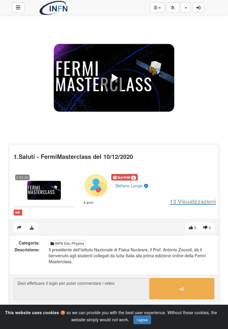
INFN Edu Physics (69, 243)
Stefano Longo (129, 186)
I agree (142, 319)
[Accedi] (198, 7)
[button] (124, 177)
